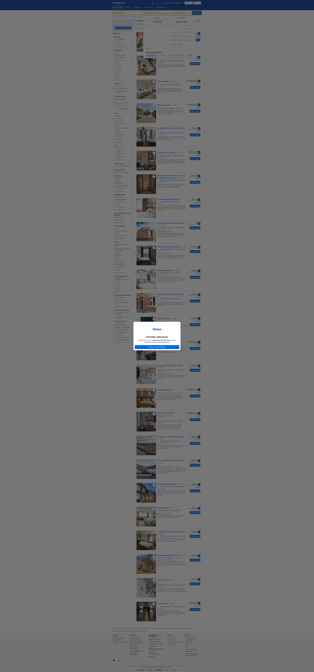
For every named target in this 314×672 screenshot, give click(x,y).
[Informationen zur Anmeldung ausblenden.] (178, 324)
